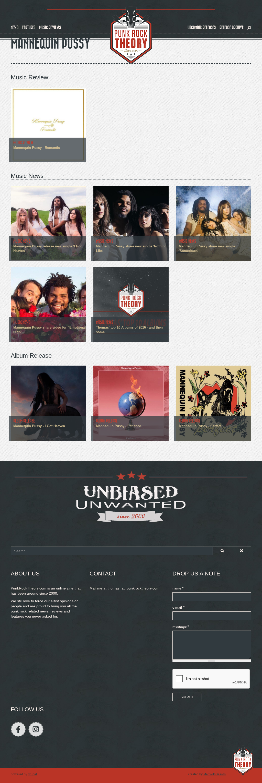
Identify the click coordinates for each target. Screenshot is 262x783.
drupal (32, 774)
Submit (187, 697)
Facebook (18, 729)
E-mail (178, 607)
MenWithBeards (214, 774)
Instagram (35, 729)
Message (180, 627)
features (28, 27)
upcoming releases (202, 27)
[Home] (131, 35)
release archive (232, 27)
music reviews (50, 27)
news (14, 27)
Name (177, 588)
